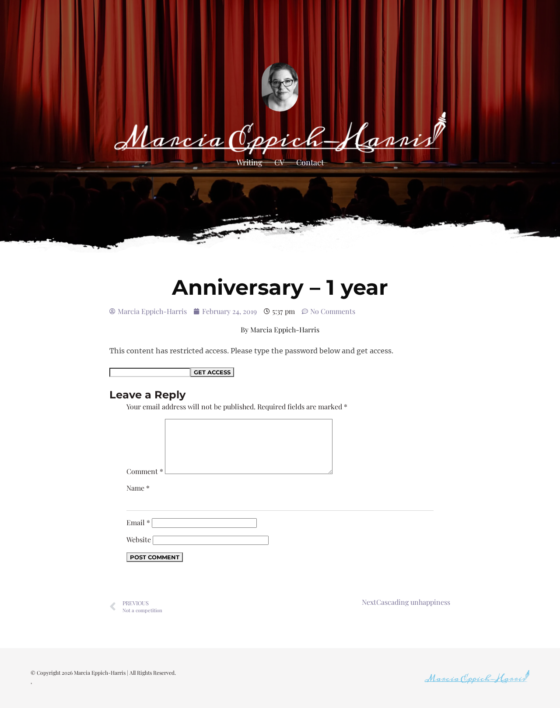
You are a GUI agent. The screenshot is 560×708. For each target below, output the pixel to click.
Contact (310, 162)
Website (138, 539)
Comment (144, 471)
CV (279, 162)
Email (138, 522)
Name (138, 487)
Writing (249, 162)
